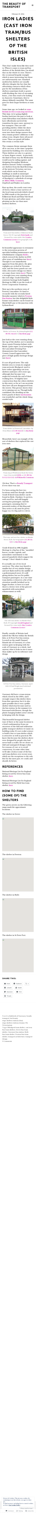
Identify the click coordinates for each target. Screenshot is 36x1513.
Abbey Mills (9, 181)
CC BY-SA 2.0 (18, 431)
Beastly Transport (24, 483)
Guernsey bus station (16, 1032)
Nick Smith (25, 235)
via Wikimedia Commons (24, 477)
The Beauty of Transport (14, 5)
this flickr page (24, 334)
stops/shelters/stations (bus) (12, 1020)
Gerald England (23, 623)
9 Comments (7, 1041)
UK (26, 1023)
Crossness (19, 181)
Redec (25, 255)
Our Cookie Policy (14, 1505)
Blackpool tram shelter (16, 1027)
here (17, 242)
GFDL (19, 475)
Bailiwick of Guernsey (17, 1016)
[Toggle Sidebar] (32, 5)
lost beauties (26, 395)
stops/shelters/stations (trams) (13, 1023)
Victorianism (7, 1025)
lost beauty (14, 1018)
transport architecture (16, 1037)
